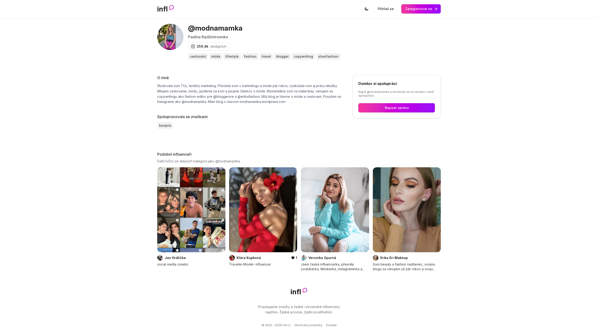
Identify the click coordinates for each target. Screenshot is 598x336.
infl (162, 9)
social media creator (173, 264)
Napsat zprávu (397, 108)
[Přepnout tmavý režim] (366, 9)
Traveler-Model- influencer (250, 264)
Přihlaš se (386, 9)
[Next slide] (219, 210)
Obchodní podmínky (308, 325)
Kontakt (331, 325)
